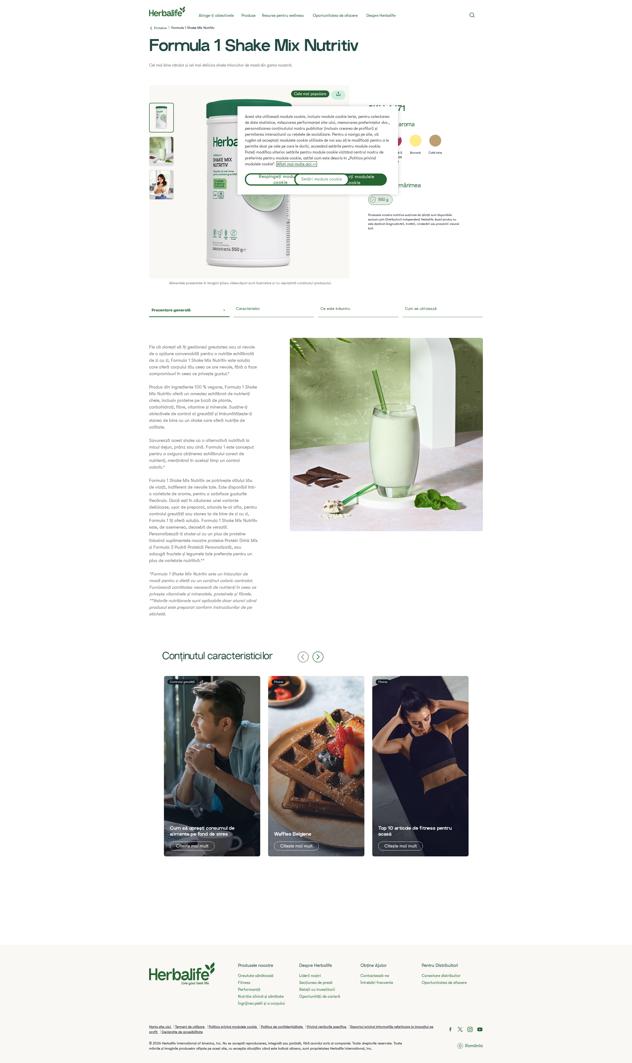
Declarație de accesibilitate (182, 1032)
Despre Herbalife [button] (380, 15)
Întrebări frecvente (376, 982)
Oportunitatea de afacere (335, 15)
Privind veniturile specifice (327, 1027)
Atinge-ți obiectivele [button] (216, 15)
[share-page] (338, 95)
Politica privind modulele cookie (233, 1027)
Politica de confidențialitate (282, 1027)
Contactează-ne (374, 976)
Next (318, 657)
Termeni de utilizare (190, 1027)
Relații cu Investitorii (317, 989)
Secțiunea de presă (315, 982)
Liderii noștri (310, 976)
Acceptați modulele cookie (353, 179)
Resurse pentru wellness (283, 15)
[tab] (161, 117)
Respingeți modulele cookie (280, 179)
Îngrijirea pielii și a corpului (261, 1003)
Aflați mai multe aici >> (296, 164)
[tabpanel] (316, 480)
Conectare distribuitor (441, 976)
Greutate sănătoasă (255, 976)
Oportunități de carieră (319, 996)
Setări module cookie (321, 179)
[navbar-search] (472, 15)
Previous (303, 657)
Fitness (244, 982)
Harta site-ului (160, 1027)
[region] (317, 150)
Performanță (249, 989)
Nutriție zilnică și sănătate (261, 996)
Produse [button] (248, 15)
